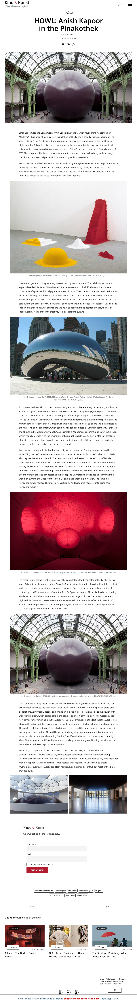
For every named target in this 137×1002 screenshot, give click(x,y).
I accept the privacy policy (41, 864)
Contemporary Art (86, 891)
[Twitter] (68, 992)
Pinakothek (72, 891)
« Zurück (30, 906)
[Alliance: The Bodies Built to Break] (25, 936)
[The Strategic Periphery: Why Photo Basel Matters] (112, 936)
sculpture (98, 891)
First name (31, 844)
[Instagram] (60, 992)
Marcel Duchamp (56, 895)
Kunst (68, 12)
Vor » (108, 906)
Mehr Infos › (118, 984)
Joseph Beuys (82, 895)
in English (14, 928)
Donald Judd (70, 895)
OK (115, 990)
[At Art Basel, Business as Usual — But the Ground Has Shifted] (68, 936)
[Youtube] (76, 992)
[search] (120, 4)
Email (28, 854)
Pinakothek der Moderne (44, 891)
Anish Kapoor (61, 891)
